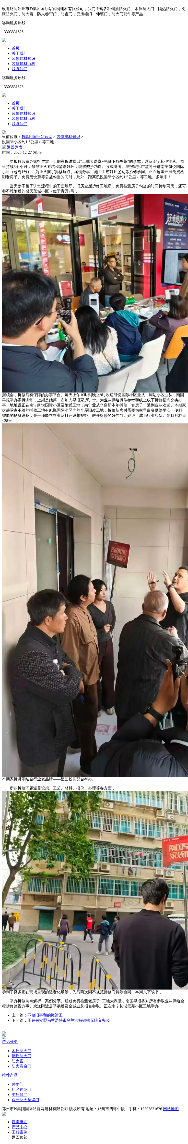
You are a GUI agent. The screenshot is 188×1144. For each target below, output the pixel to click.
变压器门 (19, 1095)
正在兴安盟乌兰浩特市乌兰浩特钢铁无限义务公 (68, 1020)
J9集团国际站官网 (37, 137)
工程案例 (19, 1132)
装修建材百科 (23, 64)
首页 (16, 48)
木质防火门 (21, 1051)
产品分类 (10, 1042)
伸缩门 (18, 1084)
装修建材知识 (23, 58)
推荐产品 (10, 1075)
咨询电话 (19, 1122)
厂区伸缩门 (21, 1089)
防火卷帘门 (21, 1066)
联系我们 (19, 69)
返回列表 (14, 147)
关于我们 (19, 53)
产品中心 (19, 1127)
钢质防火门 (21, 1056)
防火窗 (18, 1061)
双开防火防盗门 (25, 1100)
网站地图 (171, 1109)
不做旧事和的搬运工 (45, 1015)
